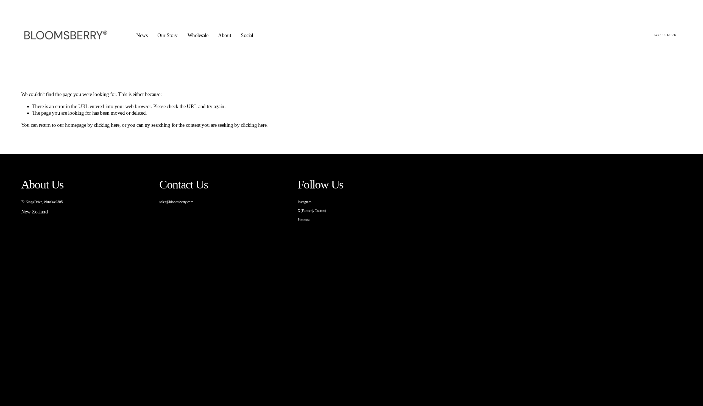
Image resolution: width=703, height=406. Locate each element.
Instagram (304, 202)
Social (247, 35)
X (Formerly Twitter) (312, 210)
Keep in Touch (665, 35)
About (224, 35)
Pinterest (304, 220)
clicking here (106, 125)
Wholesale (198, 35)
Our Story (167, 35)
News (141, 35)
